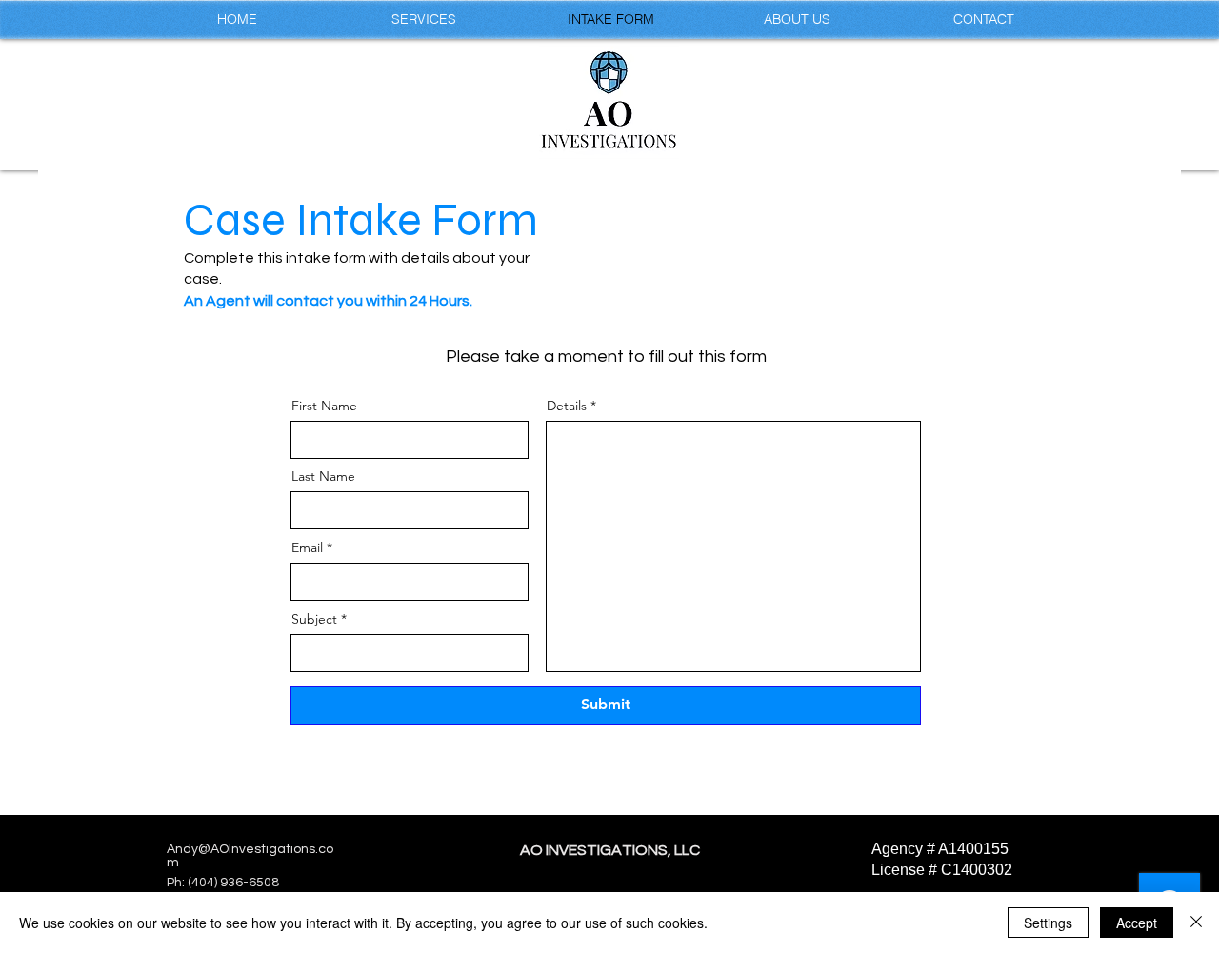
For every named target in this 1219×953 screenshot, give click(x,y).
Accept (1136, 922)
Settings (1048, 922)
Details (567, 405)
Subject (314, 618)
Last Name (323, 476)
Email (307, 547)
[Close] (1196, 922)
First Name (324, 405)
